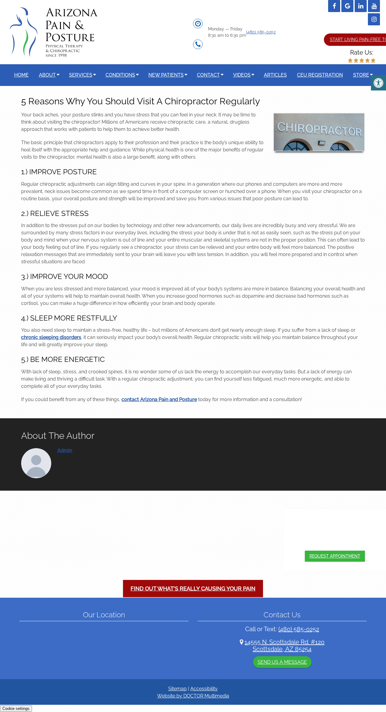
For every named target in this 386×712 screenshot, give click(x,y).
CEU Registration (320, 75)
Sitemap (177, 688)
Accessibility (204, 688)
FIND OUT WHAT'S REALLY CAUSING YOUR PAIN (193, 588)
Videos (242, 75)
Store (361, 75)
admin (64, 450)
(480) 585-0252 (261, 32)
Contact (208, 75)
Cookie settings (16, 708)
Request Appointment (334, 556)
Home (21, 75)
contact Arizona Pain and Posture (159, 399)
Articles (275, 75)
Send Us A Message (282, 662)
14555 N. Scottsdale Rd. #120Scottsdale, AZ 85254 (284, 645)
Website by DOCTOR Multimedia (193, 696)
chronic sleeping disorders (51, 337)
